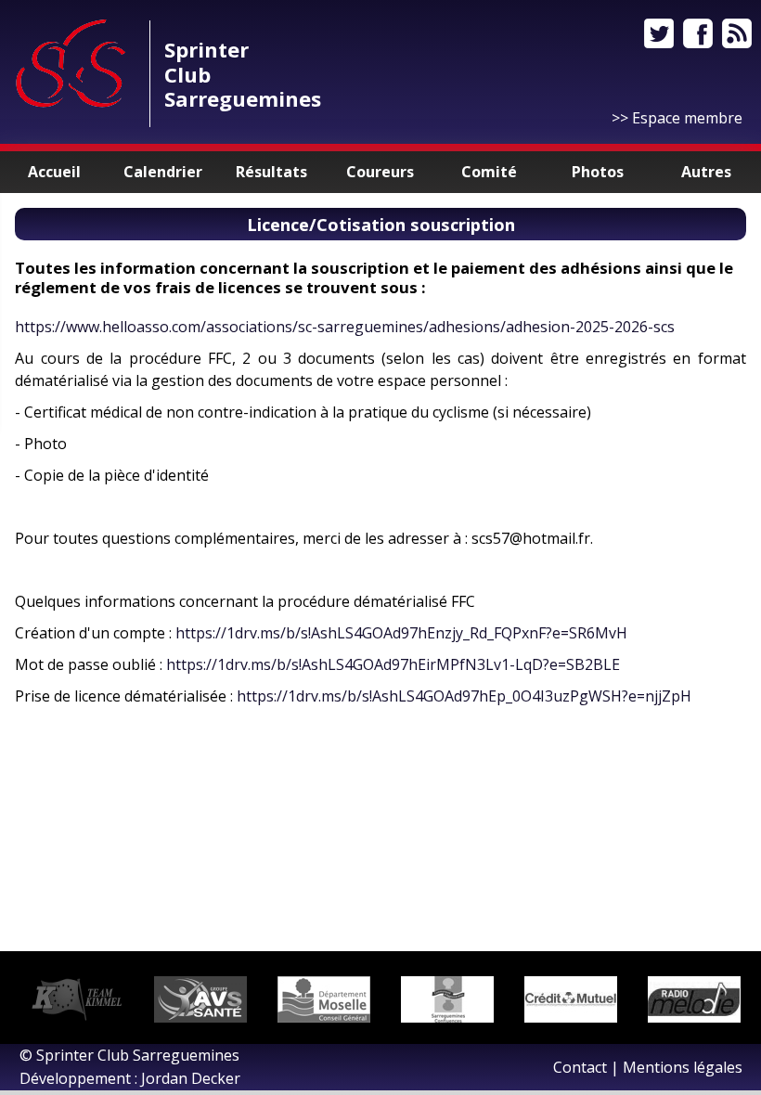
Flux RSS (737, 33)
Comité (489, 171)
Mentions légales (682, 1067)
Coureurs (380, 171)
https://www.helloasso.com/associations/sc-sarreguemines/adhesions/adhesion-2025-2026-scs (345, 326)
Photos (598, 171)
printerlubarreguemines (242, 73)
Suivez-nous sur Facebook (698, 33)
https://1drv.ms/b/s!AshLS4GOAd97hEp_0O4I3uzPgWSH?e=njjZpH (464, 696)
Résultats (271, 171)
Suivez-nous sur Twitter (659, 33)
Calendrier (162, 171)
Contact (580, 1067)
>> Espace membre (677, 117)
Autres (706, 171)
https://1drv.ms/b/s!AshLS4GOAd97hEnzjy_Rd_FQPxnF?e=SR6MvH (401, 633)
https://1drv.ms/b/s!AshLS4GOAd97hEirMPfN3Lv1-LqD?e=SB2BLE (393, 664)
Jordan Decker (190, 1078)
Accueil (54, 171)
